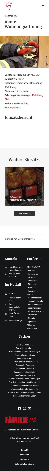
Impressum (24, 455)
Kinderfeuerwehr (35, 304)
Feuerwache (33, 291)
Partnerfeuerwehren (24, 348)
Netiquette (24, 459)
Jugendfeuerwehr (35, 301)
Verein (30, 294)
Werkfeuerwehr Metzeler (25, 375)
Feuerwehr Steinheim (25, 368)
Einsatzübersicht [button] (24, 213)
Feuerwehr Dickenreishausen (25, 362)
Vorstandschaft (35, 298)
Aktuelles (31, 325)
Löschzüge (33, 281)
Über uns (31, 270)
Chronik (31, 318)
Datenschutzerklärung (24, 464)
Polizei (24, 103)
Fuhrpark (32, 287)
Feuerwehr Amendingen (25, 355)
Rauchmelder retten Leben (24, 396)
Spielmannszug (34, 308)
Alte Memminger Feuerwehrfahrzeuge (24, 392)
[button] (19, 409)
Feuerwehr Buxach (25, 358)
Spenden (32, 321)
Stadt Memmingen (25, 345)
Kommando (33, 274)
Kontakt (24, 450)
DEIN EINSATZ (33, 267)
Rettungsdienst (13, 107)
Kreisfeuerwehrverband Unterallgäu (24, 379)
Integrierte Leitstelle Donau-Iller (24, 389)
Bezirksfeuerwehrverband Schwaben (24, 382)
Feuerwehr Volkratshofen (25, 372)
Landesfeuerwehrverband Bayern (24, 385)
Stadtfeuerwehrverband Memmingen (24, 351)
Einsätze (32, 277)
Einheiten (32, 284)
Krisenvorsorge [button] (15, 320)
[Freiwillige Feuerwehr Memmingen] (8, 6)
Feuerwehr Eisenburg (25, 365)
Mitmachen (32, 328)
